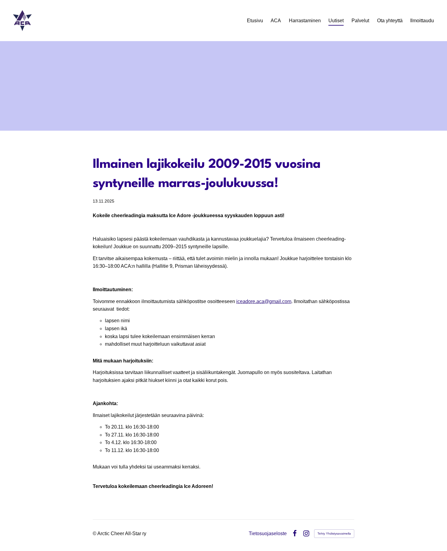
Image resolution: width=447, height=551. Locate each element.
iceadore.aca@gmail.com (263, 301)
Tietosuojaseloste (268, 533)
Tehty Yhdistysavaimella (334, 533)
